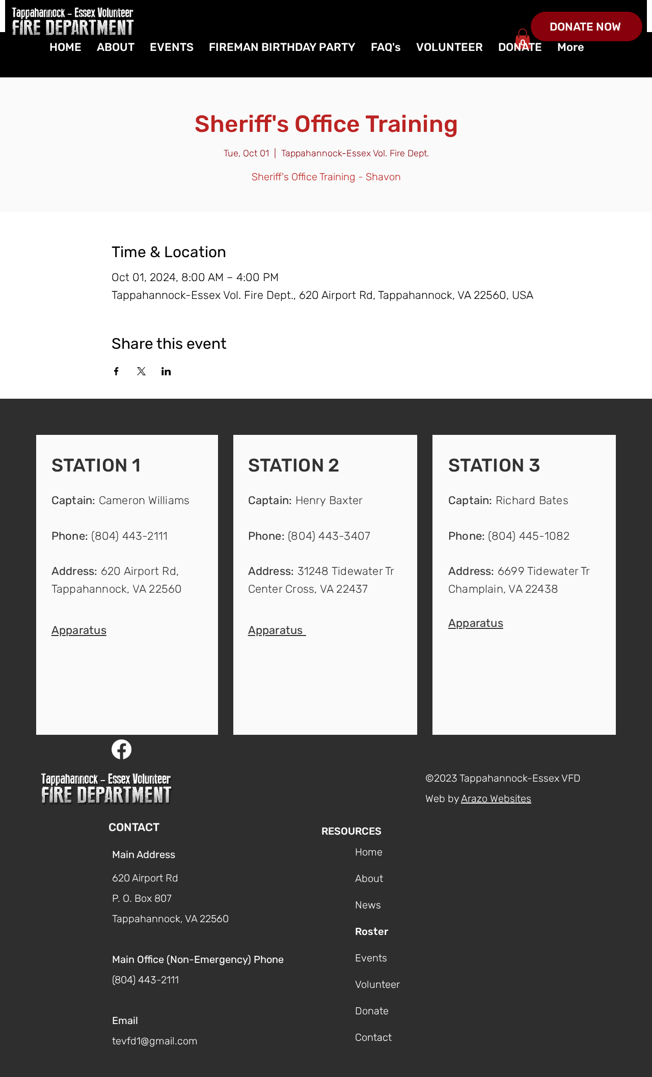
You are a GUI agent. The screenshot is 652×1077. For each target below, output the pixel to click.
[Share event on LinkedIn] (166, 371)
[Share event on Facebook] (116, 371)
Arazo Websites (496, 798)
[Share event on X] (141, 371)
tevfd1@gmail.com (155, 1041)
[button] (78, 629)
